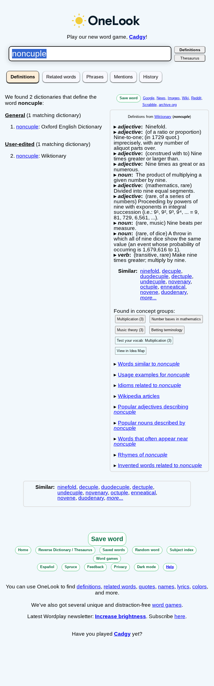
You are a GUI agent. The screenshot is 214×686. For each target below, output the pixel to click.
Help (170, 567)
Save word (129, 98)
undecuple (153, 281)
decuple (171, 271)
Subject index (181, 550)
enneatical (172, 287)
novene (149, 292)
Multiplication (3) (130, 319)
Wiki (185, 98)
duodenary (174, 292)
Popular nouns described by (149, 425)
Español (47, 567)
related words (120, 587)
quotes (147, 587)
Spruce (71, 567)
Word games (107, 558)
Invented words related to (160, 465)
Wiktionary (162, 117)
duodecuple (154, 276)
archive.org (168, 105)
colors (199, 587)
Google (148, 98)
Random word (147, 550)
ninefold (149, 271)
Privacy (120, 567)
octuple (149, 287)
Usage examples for (154, 375)
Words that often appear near (151, 441)
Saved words (114, 550)
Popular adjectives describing (151, 409)
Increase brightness (120, 616)
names (166, 587)
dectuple (181, 276)
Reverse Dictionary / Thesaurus (65, 550)
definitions (89, 587)
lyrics (183, 587)
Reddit (196, 98)
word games (167, 605)
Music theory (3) (130, 330)
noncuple (27, 127)
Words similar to (149, 364)
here (179, 616)
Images (174, 98)
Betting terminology (167, 330)
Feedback (95, 567)
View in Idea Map (131, 351)
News (161, 98)
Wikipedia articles (139, 396)
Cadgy (137, 37)
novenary (179, 281)
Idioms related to (149, 385)
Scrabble (149, 105)
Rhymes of (142, 455)
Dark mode (146, 567)
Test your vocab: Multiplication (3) (144, 340)
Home (23, 550)
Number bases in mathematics (176, 319)
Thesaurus (189, 58)
